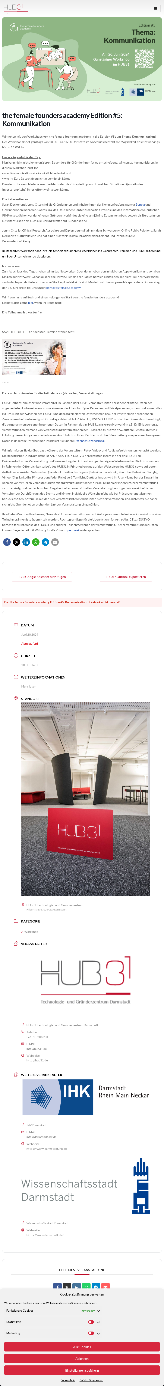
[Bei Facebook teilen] (7, 542)
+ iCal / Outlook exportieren (126, 577)
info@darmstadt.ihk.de (41, 1137)
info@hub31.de (36, 1048)
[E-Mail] (105, 1287)
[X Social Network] (67, 1287)
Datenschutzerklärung (89, 440)
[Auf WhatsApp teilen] (86, 1287)
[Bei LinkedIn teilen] (26, 542)
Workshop (31, 931)
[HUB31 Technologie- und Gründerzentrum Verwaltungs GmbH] (16, 8)
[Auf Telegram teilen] (96, 1287)
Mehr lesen (28, 686)
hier (30, 302)
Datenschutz (68, 1380)
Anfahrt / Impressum (91, 1380)
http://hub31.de (37, 1060)
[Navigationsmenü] (156, 8)
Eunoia (140, 204)
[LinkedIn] (76, 1287)
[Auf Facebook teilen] (57, 1287)
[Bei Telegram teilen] (45, 542)
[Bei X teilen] (16, 542)
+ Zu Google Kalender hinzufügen (42, 577)
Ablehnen (82, 1358)
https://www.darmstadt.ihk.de (46, 1148)
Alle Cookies (82, 1347)
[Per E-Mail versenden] (55, 542)
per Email (73, 530)
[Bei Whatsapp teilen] (36, 542)
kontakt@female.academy (63, 287)
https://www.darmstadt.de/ (44, 1235)
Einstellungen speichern (82, 1370)
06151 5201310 (37, 1037)
